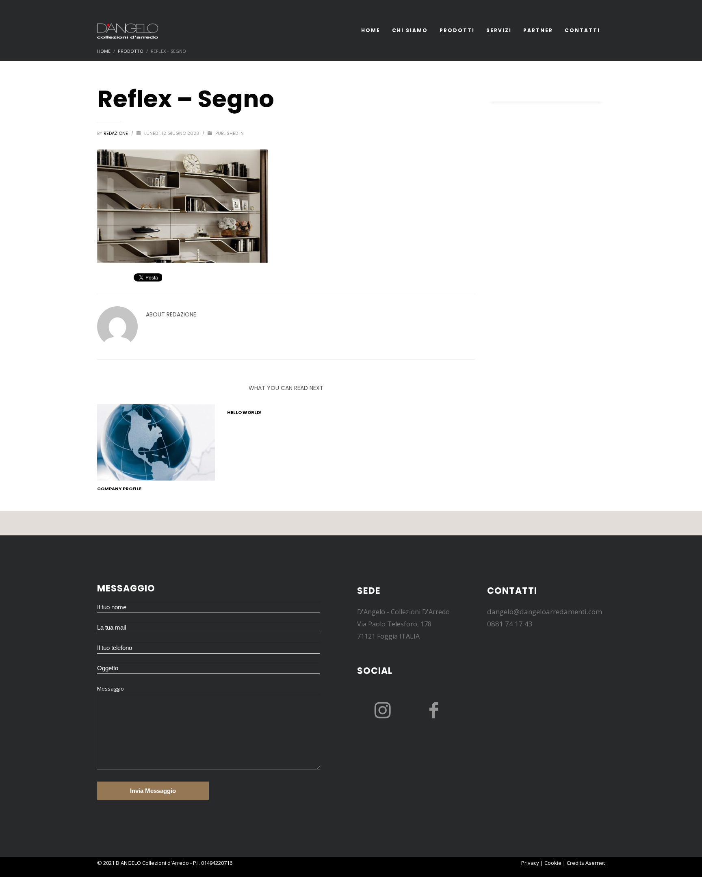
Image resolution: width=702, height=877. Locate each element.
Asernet (595, 862)
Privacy (530, 862)
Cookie (552, 862)
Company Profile (119, 488)
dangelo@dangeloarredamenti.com (544, 611)
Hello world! (244, 412)
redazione (116, 133)
